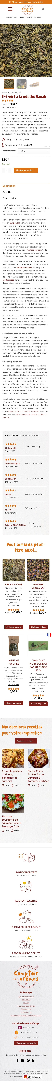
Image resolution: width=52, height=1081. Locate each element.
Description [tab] (9, 185)
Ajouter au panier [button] (13, 703)
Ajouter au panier (24, 170)
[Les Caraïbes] (14, 570)
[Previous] (4, 50)
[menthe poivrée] (14, 646)
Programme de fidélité (26, 1006)
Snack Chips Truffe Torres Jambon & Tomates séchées (38, 776)
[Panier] (43, 9)
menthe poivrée (34, 250)
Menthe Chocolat (24, 267)
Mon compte (26, 1009)
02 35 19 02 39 (26, 1012)
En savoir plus (13, 605)
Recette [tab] (7, 192)
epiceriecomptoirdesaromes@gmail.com (26, 1015)
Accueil (9, 17)
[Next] (48, 50)
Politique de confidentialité (25, 1071)
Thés (15, 17)
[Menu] (10, 9)
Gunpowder (15, 223)
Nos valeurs (26, 1000)
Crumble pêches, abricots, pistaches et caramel (12, 776)
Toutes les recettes (24, 741)
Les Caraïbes (8, 280)
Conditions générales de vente (24, 1073)
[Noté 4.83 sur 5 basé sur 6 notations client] (26, 100)
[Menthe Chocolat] (38, 570)
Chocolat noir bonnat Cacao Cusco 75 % (38, 665)
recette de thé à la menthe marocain (23, 411)
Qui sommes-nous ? (26, 996)
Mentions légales (8, 1073)
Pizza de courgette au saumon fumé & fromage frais (11, 821)
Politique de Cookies (41, 1071)
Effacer (47, 146)
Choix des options (13, 627)
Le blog (26, 1003)
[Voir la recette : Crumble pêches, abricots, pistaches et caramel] (13, 758)
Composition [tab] (10, 198)
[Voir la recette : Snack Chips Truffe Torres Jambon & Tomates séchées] (39, 758)
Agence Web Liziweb (41, 1073)
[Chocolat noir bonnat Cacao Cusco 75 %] (38, 646)
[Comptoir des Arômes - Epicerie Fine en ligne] (27, 10)
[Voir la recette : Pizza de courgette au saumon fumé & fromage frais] (13, 803)
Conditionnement (9, 151)
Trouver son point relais (26, 1043)
